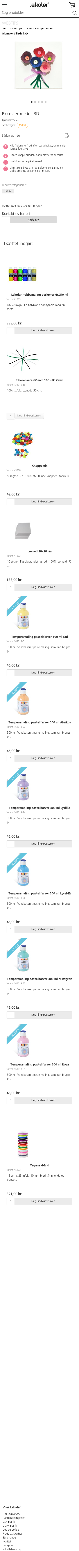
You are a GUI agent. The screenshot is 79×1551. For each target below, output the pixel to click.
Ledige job (8, 1545)
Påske (8, 191)
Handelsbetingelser (14, 1518)
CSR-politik (9, 1522)
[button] (31, 102)
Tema (28, 28)
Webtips (17, 28)
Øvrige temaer (44, 28)
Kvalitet (7, 1541)
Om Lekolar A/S (11, 1514)
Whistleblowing (12, 1549)
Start (5, 28)
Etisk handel (9, 1538)
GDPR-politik (10, 1526)
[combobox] (39, 13)
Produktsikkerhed (13, 1534)
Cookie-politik (11, 1530)
